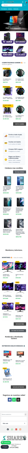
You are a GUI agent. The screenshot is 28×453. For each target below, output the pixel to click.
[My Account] (23, 2)
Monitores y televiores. (14, 250)
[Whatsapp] (14, 400)
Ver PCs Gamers (19, 124)
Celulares (10, 9)
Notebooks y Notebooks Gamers (14, 337)
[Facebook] (10, 400)
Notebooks (16, 9)
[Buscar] (25, 414)
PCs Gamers (4, 9)
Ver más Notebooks (18, 387)
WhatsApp (7, 442)
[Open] (3, 2)
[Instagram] (18, 400)
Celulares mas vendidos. (14, 168)
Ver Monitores (20, 324)
